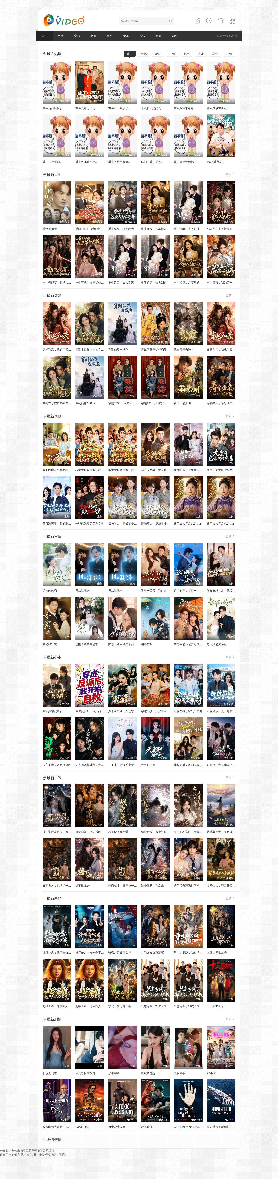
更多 (229, 174)
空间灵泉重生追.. (217, 108)
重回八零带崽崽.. (184, 108)
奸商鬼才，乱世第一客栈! (59, 885)
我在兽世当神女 (184, 349)
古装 (142, 36)
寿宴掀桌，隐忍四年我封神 (224, 403)
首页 (45, 36)
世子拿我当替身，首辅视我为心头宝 (65, 832)
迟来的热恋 (50, 590)
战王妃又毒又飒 (118, 832)
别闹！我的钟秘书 (86, 644)
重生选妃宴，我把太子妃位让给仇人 (65, 282)
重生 (61, 36)
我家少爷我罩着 (52, 711)
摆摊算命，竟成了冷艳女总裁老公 (129, 523)
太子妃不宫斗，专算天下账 (191, 832)
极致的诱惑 (148, 1073)
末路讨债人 (82, 1127)
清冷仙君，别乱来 (152, 885)
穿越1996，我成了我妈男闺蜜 (127, 403)
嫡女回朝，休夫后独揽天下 (92, 832)
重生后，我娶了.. (119, 108)
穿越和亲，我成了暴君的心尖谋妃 (64, 349)
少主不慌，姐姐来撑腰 (57, 765)
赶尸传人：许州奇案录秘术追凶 (95, 952)
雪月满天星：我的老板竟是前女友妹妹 (67, 523)
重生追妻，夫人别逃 (186, 229)
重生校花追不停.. (86, 162)
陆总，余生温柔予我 (121, 644)
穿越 (77, 36)
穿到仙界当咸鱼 (118, 349)
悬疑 (158, 36)
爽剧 (93, 36)
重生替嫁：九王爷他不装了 (92, 282)
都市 (126, 36)
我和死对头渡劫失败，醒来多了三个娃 (198, 765)
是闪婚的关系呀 (217, 644)
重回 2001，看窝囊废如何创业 (94, 229)
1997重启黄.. (215, 162)
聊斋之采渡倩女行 (119, 952)
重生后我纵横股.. (53, 108)
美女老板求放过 (85, 1073)
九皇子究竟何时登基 (219, 470)
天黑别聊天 (148, 765)
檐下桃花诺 (82, 885)
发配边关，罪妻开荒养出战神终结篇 (229, 885)
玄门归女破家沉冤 (152, 952)
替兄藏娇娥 (50, 644)
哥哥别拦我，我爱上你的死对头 (227, 765)
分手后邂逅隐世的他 (186, 885)
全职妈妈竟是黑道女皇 (89, 523)
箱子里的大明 (182, 403)
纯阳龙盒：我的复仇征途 (58, 952)
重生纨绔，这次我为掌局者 (125, 229)
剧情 (175, 36)
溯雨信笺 (146, 644)
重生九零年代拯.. (184, 162)
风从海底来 (82, 590)
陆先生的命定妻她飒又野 (189, 644)
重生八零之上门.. (86, 108)
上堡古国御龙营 (217, 952)
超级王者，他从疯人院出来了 (61, 1006)
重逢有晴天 (50, 229)
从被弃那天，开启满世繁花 (224, 832)
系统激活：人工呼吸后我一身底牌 (228, 711)
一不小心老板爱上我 (121, 765)
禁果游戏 (114, 1073)
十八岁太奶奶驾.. (152, 108)
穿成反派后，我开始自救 (91, 711)
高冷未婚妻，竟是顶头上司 (158, 470)
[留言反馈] (197, 21)
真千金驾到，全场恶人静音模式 (128, 711)
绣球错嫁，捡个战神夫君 (156, 832)
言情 (110, 36)
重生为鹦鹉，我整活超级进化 (192, 952)
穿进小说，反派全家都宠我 (158, 711)
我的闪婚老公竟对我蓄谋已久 (61, 470)
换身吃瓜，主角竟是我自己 (191, 470)
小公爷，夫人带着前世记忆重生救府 (229, 229)
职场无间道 (50, 1073)
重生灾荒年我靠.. (119, 162)
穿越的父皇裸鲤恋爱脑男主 (158, 349)
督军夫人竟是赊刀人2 (187, 523)
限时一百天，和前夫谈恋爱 (158, 590)
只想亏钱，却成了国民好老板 (159, 1006)
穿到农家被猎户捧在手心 (91, 349)
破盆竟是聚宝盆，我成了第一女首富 (98, 470)
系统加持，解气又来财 (188, 711)
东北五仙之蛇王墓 (119, 1006)
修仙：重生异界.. (152, 162)
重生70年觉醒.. (52, 162)
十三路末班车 (215, 1006)
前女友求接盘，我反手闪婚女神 (227, 590)
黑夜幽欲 (179, 1073)
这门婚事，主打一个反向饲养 (192, 590)
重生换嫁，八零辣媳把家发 (158, 229)
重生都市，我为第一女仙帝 (224, 282)
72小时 (211, 1073)
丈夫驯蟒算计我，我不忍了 (92, 765)
